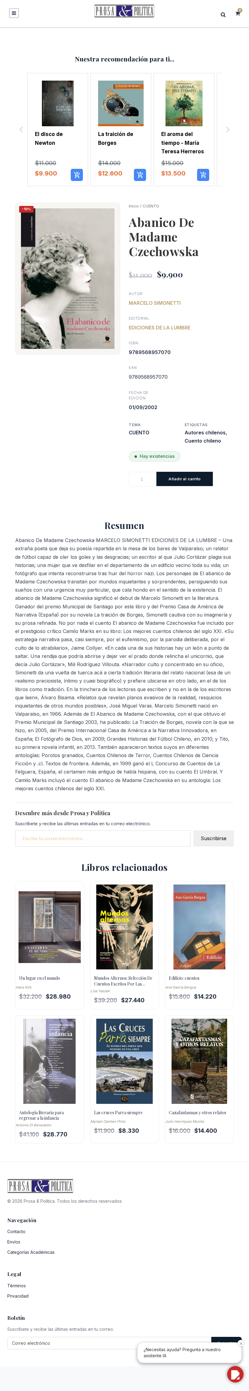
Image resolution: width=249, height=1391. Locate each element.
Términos (16, 1285)
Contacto (16, 1231)
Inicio (134, 205)
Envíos (13, 1241)
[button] (21, 130)
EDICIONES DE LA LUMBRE (159, 328)
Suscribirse (214, 838)
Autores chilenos (205, 432)
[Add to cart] (77, 175)
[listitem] (57, 129)
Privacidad (18, 1296)
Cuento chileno (203, 441)
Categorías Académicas (31, 1252)
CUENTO (151, 205)
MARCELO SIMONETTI (155, 303)
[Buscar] (225, 14)
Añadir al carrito (184, 478)
